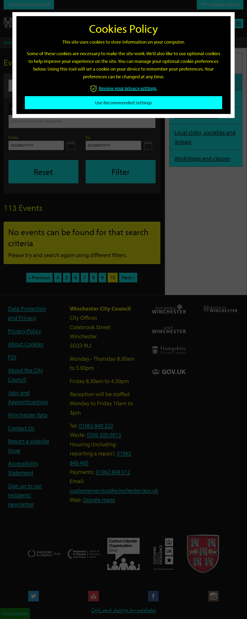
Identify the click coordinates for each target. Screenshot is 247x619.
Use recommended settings (123, 103)
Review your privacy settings (128, 88)
